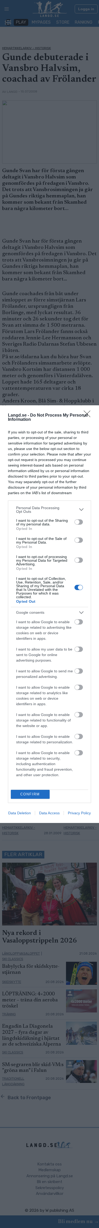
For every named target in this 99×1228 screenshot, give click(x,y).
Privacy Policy (79, 813)
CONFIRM (30, 794)
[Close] (89, 416)
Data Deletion (19, 813)
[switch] (78, 522)
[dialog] (49, 614)
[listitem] (49, 509)
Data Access (49, 813)
